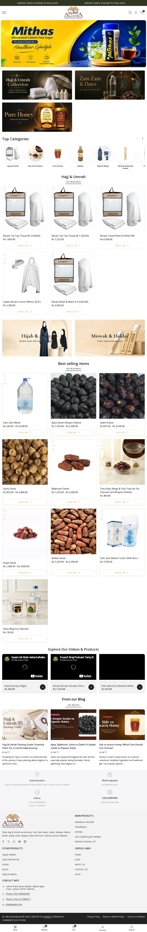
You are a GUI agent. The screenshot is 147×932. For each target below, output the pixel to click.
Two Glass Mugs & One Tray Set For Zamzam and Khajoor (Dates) (119, 490)
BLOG (78, 874)
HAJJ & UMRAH (9, 854)
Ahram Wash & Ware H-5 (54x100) (70, 301)
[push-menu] (4, 12)
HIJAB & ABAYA (9, 874)
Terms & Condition (136, 916)
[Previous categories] (137, 138)
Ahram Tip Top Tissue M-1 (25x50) (70, 235)
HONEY (5, 864)
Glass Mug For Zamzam (16, 628)
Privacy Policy (93, 916)
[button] (4, 188)
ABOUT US (80, 864)
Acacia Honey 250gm (15, 685)
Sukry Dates (9, 488)
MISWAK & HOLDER (84, 822)
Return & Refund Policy (113, 916)
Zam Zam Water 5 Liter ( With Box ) (119, 558)
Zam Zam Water (12, 422)
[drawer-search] (130, 12)
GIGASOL (47, 916)
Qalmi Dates (107, 422)
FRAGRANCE (81, 827)
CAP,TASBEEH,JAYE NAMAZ (88, 836)
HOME (78, 854)
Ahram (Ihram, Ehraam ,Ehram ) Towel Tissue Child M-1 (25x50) (69, 685)
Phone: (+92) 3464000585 (18, 893)
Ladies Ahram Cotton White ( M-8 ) (22, 301)
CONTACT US (81, 869)
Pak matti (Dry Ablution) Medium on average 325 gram (118, 685)
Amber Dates (59, 558)
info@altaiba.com (14, 904)
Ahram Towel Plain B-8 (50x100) (117, 235)
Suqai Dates (9, 562)
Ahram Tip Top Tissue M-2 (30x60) (21, 235)
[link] (73, 43)
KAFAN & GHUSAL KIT (85, 841)
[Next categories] (142, 138)
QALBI (5, 869)
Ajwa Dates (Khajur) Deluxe (66, 422)
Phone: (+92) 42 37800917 (18, 899)
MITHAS (79, 831)
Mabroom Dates (60, 488)
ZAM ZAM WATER (10, 859)
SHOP (77, 859)
